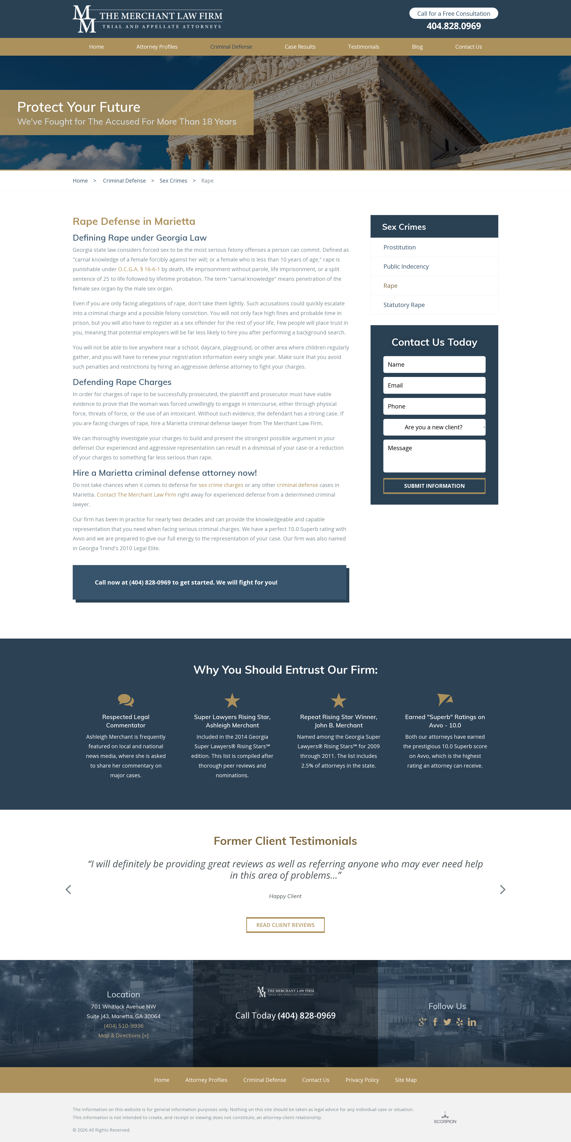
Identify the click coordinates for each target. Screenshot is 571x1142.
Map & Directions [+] (123, 1035)
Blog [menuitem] (417, 46)
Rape (390, 285)
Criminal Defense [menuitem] (231, 46)
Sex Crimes (173, 180)
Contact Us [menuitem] (468, 46)
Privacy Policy (362, 1080)
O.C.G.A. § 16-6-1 (139, 269)
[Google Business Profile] (423, 1022)
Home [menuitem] (96, 46)
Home (80, 180)
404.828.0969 (454, 25)
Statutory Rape (404, 305)
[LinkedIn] (472, 1022)
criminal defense (297, 485)
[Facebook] (435, 1022)
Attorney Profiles (206, 1080)
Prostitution (399, 247)
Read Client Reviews (285, 925)
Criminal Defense (124, 180)
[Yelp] (460, 1022)
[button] (68, 890)
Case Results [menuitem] (300, 46)
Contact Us (316, 1080)
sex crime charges (221, 485)
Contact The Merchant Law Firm (136, 494)
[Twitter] (447, 1022)
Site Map (406, 1080)
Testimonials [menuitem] (363, 46)
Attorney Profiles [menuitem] (157, 46)
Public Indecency (406, 266)
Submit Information (434, 485)
